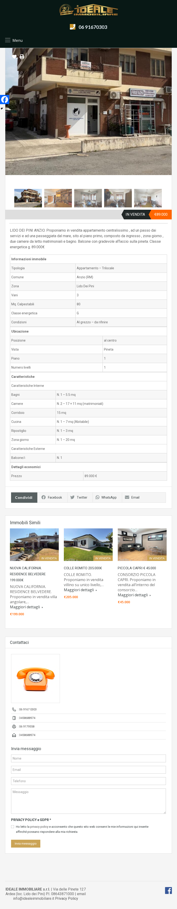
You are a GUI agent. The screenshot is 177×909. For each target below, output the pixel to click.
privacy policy (39, 826)
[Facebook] (4, 99)
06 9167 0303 (28, 709)
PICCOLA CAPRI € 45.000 (137, 568)
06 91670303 (93, 27)
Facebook (55, 497)
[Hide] (2, 108)
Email (135, 497)
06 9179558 (26, 726)
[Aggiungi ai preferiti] (14, 58)
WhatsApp (109, 497)
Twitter (82, 497)
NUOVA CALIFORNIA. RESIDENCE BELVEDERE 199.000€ (28, 574)
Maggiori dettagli (25, 606)
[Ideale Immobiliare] (88, 9)
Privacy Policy (66, 898)
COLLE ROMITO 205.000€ (83, 568)
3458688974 (27, 718)
